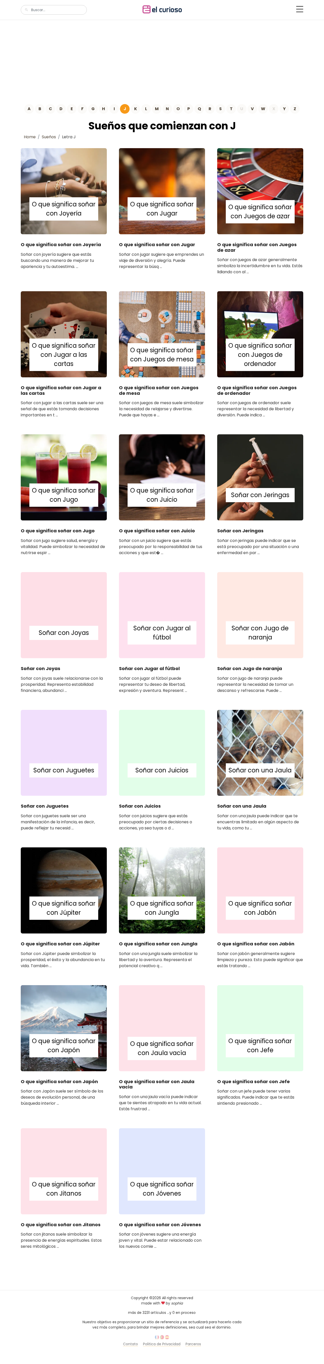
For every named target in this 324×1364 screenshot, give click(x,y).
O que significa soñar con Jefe (253, 1081)
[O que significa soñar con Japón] (64, 1028)
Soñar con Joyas (40, 668)
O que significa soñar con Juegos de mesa (158, 390)
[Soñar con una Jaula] (260, 752)
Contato (130, 1344)
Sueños (49, 137)
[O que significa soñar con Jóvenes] (162, 1171)
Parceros (193, 1344)
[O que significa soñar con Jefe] (260, 1028)
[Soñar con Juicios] (162, 752)
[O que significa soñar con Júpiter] (64, 890)
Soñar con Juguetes (45, 806)
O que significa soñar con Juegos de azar (257, 247)
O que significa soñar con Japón (59, 1081)
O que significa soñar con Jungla (158, 944)
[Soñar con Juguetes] (64, 752)
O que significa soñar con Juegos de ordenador (257, 390)
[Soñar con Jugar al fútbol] (162, 615)
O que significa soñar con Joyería (61, 244)
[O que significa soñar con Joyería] (64, 191)
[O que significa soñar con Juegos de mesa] (162, 334)
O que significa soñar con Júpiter (60, 944)
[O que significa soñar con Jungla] (162, 890)
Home (30, 137)
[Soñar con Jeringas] (260, 477)
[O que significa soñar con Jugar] (162, 191)
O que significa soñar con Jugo (58, 531)
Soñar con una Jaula (241, 806)
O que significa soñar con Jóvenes (160, 1224)
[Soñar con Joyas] (64, 615)
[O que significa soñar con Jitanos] (64, 1171)
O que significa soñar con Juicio (157, 531)
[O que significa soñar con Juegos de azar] (260, 191)
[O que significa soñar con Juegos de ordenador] (260, 334)
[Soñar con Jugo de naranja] (260, 615)
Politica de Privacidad (161, 1344)
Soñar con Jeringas (240, 531)
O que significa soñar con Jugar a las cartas (61, 390)
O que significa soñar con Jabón (255, 944)
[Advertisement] (162, 58)
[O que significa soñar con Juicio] (162, 477)
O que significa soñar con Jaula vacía (156, 1084)
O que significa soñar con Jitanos (60, 1224)
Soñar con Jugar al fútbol (149, 668)
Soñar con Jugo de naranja (249, 668)
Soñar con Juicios (140, 806)
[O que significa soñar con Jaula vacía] (162, 1028)
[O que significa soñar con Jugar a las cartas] (64, 334)
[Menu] (299, 9)
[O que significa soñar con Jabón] (260, 890)
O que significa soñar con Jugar (157, 244)
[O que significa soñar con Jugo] (64, 477)
